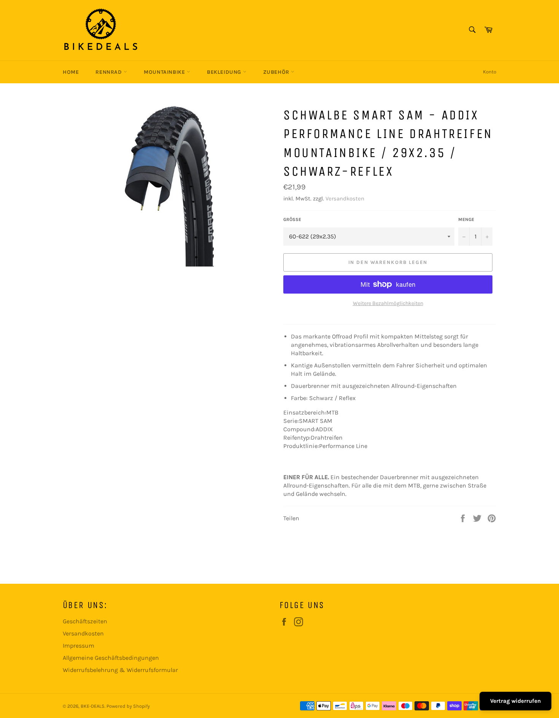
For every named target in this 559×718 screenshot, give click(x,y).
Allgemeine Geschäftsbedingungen (111, 657)
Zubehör (277, 72)
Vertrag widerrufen (515, 700)
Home (71, 72)
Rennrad (109, 72)
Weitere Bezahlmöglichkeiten (388, 303)
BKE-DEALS (93, 706)
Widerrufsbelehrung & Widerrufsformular (120, 670)
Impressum (78, 645)
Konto (489, 72)
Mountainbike (165, 72)
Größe (292, 219)
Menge (466, 219)
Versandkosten (345, 198)
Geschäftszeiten (85, 621)
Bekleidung (225, 72)
